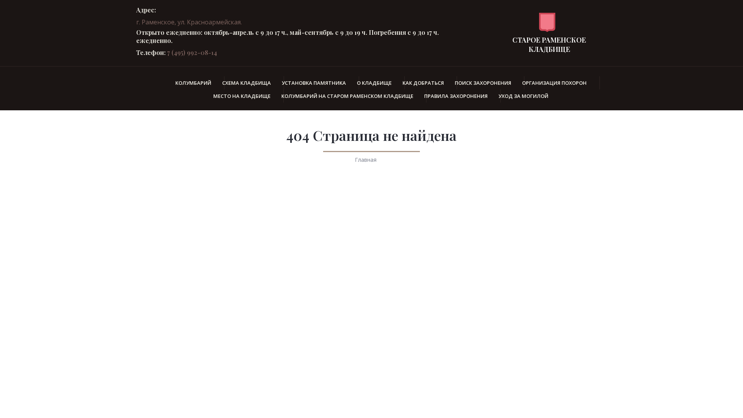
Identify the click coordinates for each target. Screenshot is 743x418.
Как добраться (423, 82)
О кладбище (374, 82)
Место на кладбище (241, 96)
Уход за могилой (523, 96)
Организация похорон (554, 82)
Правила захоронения (456, 96)
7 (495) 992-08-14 (192, 52)
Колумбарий (193, 82)
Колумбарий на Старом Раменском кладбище (347, 96)
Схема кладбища (246, 82)
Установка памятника (314, 82)
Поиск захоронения (483, 82)
